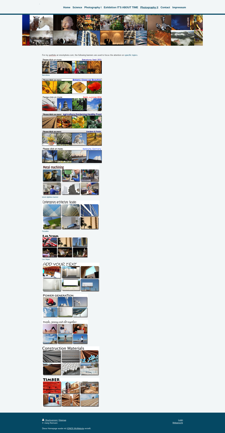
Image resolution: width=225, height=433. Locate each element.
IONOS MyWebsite (75, 428)
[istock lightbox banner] (70, 180)
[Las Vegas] (65, 246)
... (39, 3)
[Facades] (70, 215)
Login (180, 420)
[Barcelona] (72, 66)
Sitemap (62, 420)
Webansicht (177, 423)
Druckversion (51, 420)
